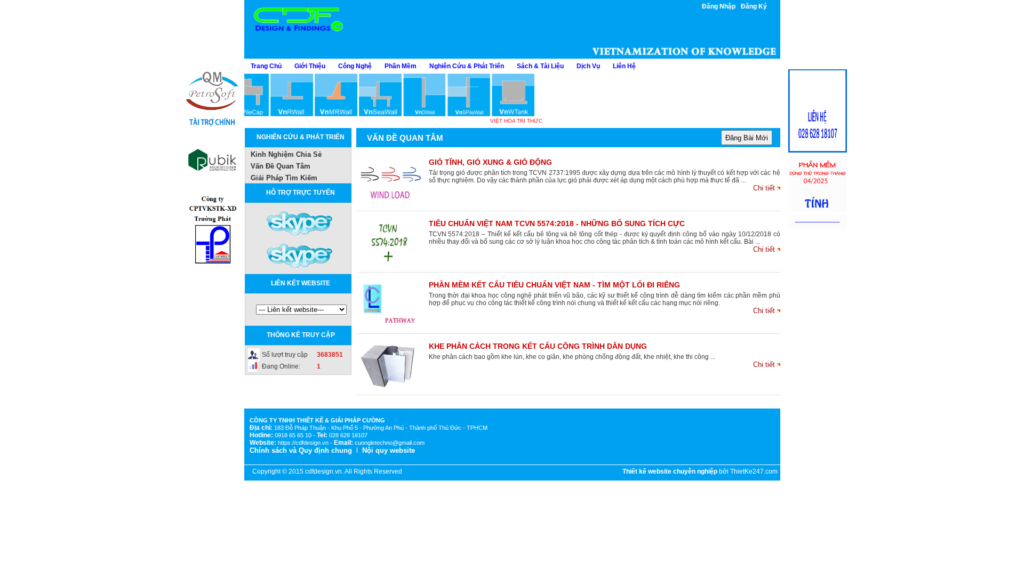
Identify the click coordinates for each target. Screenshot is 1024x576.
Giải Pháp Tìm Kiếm (284, 178)
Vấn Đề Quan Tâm (280, 166)
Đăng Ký (754, 6)
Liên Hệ (624, 66)
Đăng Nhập (718, 6)
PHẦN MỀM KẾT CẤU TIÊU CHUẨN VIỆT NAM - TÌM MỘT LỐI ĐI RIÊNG (554, 285)
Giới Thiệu (309, 66)
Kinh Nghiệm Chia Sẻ (286, 154)
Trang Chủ (266, 66)
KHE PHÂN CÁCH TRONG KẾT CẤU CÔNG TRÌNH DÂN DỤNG (538, 346)
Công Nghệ (355, 66)
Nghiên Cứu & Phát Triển (466, 66)
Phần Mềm (401, 66)
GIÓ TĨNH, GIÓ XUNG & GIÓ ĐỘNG (490, 162)
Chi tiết (764, 188)
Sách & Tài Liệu (540, 66)
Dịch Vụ (588, 66)
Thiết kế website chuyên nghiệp (669, 471)
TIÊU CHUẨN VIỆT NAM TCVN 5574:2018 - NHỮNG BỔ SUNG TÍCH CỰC (557, 223)
